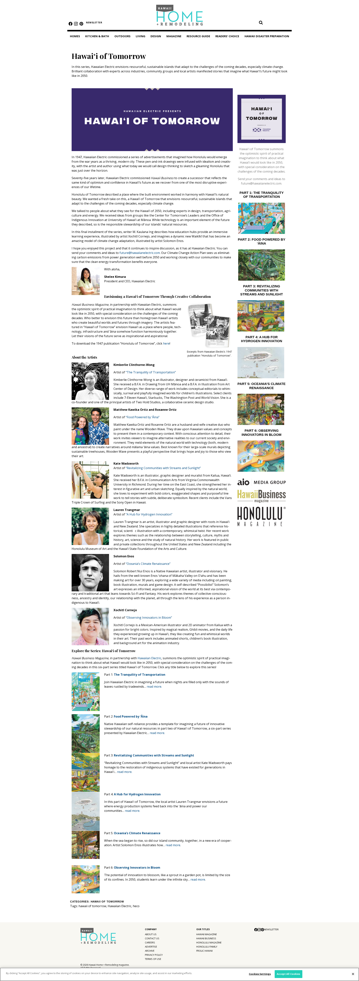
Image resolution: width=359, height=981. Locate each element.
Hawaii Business (206, 938)
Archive (149, 950)
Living (140, 36)
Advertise (151, 946)
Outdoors (122, 36)
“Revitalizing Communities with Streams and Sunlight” (163, 468)
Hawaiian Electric (149, 658)
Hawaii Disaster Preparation (267, 36)
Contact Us (152, 938)
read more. (154, 686)
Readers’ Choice (227, 36)
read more (173, 845)
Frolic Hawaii (204, 950)
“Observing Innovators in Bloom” (149, 617)
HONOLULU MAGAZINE (209, 942)
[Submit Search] (261, 22)
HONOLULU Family (206, 946)
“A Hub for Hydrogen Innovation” (149, 514)
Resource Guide (198, 36)
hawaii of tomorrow (92, 906)
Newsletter (94, 22)
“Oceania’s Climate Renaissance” (148, 564)
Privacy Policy (154, 955)
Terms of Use (153, 959)
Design (156, 36)
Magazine (173, 36)
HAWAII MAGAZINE (206, 934)
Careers (150, 942)
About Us (151, 934)
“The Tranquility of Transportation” (151, 372)
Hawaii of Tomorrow (107, 901)
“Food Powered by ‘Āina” (142, 417)
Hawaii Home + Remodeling (179, 16)
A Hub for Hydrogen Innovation (137, 794)
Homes (75, 36)
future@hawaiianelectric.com (139, 253)
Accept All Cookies (288, 974)
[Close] (353, 974)
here (166, 343)
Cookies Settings (260, 974)
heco (136, 906)
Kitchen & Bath (97, 36)
